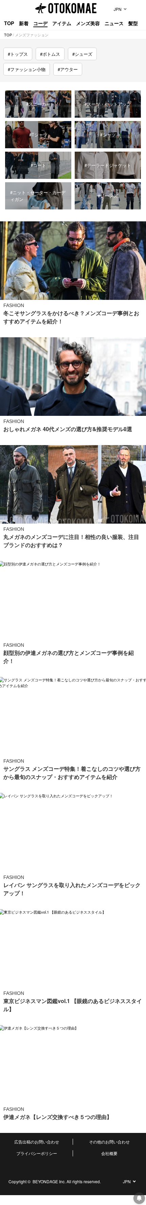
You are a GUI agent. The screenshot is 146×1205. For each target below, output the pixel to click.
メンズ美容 (88, 23)
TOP (9, 23)
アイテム (61, 23)
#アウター (68, 69)
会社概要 (109, 1153)
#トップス (18, 54)
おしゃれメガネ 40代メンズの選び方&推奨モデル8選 (67, 429)
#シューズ (82, 54)
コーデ (40, 23)
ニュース (114, 23)
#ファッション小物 (26, 69)
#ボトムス (50, 54)
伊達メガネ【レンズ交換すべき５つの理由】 (57, 1117)
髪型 (133, 23)
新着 (24, 23)
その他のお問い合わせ (109, 1141)
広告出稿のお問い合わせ (36, 1141)
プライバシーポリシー (36, 1153)
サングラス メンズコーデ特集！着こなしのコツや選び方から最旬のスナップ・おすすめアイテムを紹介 (72, 773)
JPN (118, 9)
